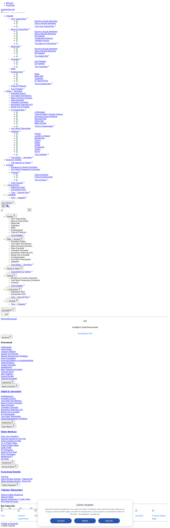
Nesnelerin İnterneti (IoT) (12, 410)
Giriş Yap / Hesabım (10, 436)
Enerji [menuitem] (37, 152)
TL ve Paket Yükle (9, 443)
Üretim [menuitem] (37, 149)
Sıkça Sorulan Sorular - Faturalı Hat (16, 479)
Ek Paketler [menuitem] (40, 36)
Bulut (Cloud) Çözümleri (11, 403)
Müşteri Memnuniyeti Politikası (14, 356)
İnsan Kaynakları (8, 358)
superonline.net (8, 9)
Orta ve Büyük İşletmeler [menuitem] (45, 23)
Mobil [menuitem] (37, 74)
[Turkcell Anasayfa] (13, 12)
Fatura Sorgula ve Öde (11, 441)
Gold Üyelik (6, 448)
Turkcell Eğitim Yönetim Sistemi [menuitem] (49, 114)
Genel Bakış (6, 349)
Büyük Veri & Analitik (10, 412)
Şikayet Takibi (7, 497)
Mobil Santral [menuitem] (40, 123)
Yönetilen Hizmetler (9, 407)
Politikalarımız (7, 396)
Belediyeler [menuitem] (40, 138)
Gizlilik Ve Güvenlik (9, 354)
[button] (90, 219)
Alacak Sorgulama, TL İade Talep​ (15, 499)
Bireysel (9, 3)
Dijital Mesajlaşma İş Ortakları (14, 419)
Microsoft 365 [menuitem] (40, 119)
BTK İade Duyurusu (9, 501)
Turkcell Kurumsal (9, 378)
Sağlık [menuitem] (37, 145)
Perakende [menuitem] (39, 147)
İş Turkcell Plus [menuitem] (41, 81)
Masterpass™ (7, 456)
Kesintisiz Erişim (8, 398)
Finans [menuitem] (38, 134)
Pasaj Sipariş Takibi (10, 445)
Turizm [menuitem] (38, 140)
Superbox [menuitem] (39, 78)
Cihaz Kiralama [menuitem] (41, 175)
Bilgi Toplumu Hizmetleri (12, 369)
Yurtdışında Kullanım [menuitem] (44, 38)
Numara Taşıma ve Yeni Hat (13, 439)
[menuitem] (9, 16)
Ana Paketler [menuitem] (40, 61)
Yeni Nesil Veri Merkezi (11, 401)
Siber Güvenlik (7, 405)
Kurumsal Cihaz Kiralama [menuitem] (46, 116)
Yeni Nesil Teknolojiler (11, 416)
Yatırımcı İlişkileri (8, 352)
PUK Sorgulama (8, 454)
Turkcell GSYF (7, 372)
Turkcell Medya (7, 363)
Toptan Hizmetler (8, 365)
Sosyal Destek (7, 376)
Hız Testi (5, 459)
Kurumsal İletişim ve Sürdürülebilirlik (17, 360)
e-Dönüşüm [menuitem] (40, 112)
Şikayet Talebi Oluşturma (12, 495)
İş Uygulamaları (8, 414)
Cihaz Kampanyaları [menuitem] (44, 177)
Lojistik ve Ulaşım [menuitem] (42, 136)
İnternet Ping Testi (9, 452)
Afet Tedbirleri (7, 374)
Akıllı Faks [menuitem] (39, 121)
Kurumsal (10, 5)
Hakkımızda (6, 347)
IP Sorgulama (7, 450)
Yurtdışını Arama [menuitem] (42, 40)
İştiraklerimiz (6, 367)
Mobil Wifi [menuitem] (39, 76)
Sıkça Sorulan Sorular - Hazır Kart (16, 481)
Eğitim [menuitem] (37, 143)
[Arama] (3, 206)
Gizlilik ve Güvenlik (9, 524)
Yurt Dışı (4, 477)
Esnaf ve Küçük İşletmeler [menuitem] (46, 21)
